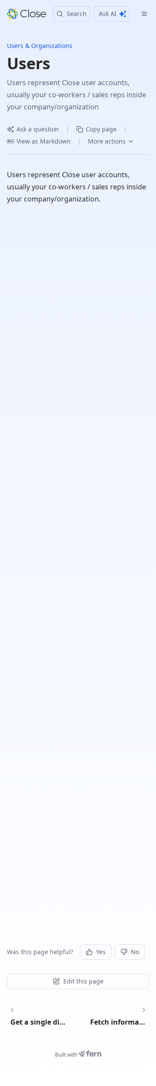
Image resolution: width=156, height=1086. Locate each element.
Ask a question (37, 129)
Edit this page (83, 981)
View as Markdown (43, 141)
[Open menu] (144, 14)
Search (77, 14)
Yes (101, 952)
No (135, 952)
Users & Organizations (39, 46)
